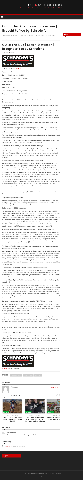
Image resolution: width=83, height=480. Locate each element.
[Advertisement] (72, 70)
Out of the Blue (50, 35)
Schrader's (38, 375)
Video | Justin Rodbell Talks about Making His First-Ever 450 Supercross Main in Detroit (34, 419)
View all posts (55, 387)
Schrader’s (17, 68)
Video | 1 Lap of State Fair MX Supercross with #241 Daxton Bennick (12, 419)
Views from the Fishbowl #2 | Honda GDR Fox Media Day (57, 418)
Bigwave (8, 39)
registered (9, 446)
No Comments (28, 35)
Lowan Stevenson (16, 375)
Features (41, 35)
